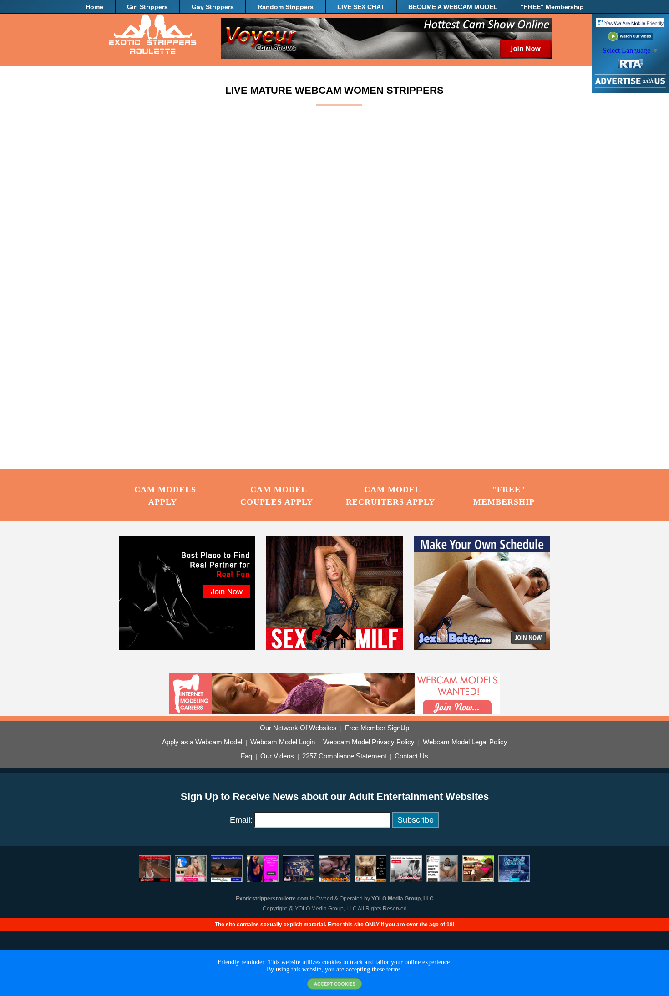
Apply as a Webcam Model (202, 742)
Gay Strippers (213, 6)
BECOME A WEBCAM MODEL (452, 6)
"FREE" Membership (552, 6)
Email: (241, 819)
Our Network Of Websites (298, 728)
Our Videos (277, 756)
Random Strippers (286, 6)
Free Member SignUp (377, 728)
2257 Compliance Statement (344, 756)
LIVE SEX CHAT (361, 6)
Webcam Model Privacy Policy (369, 742)
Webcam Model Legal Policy (465, 742)
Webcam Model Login (282, 742)
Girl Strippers (147, 6)
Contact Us (411, 756)
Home (94, 6)
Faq (246, 756)
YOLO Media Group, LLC (402, 898)
